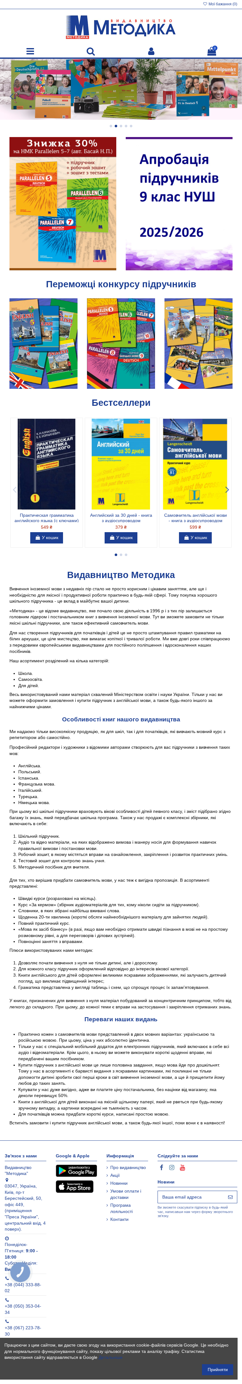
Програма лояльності (121, 1208)
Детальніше (111, 1357)
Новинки (119, 1183)
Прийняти (218, 1369)
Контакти (119, 1219)
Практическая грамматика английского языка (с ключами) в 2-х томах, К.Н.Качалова (46, 520)
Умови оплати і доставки (125, 1194)
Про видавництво (128, 1167)
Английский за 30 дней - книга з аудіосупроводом (121, 518)
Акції (115, 1175)
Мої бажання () (222, 4)
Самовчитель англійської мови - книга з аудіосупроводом (195, 518)
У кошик (50, 537)
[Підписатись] (230, 1197)
